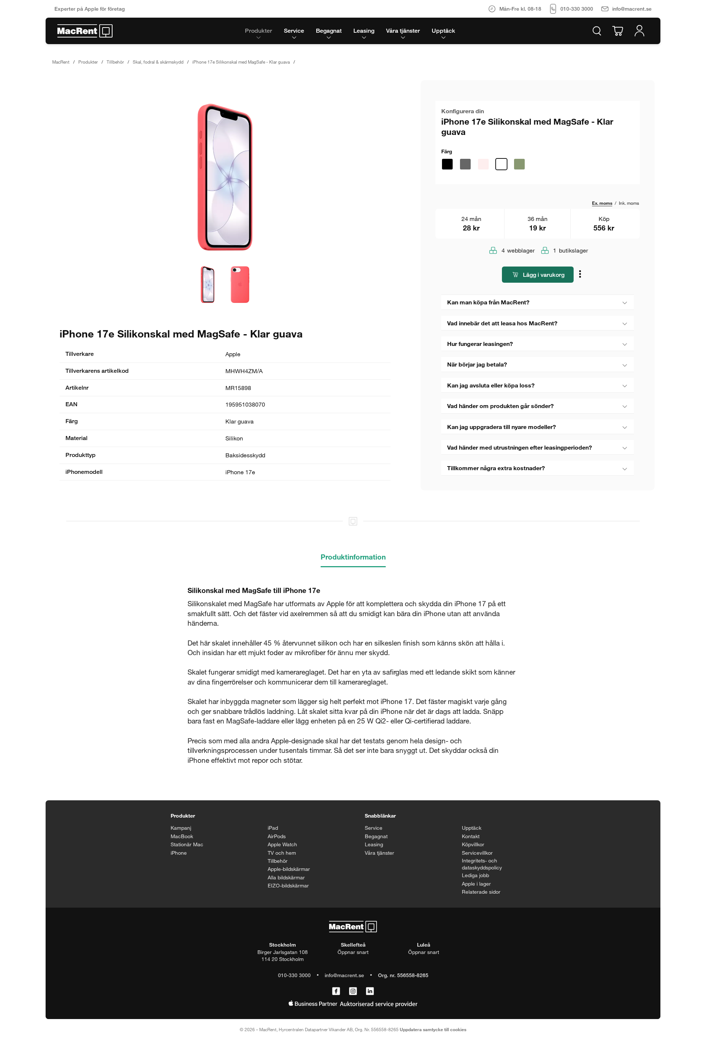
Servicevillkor (477, 853)
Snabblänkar (380, 815)
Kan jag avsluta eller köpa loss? (491, 385)
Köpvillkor (473, 844)
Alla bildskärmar (286, 877)
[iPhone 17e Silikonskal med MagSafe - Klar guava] (225, 177)
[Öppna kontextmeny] (581, 275)
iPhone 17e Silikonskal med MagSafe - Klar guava (241, 62)
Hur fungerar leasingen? (480, 343)
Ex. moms (602, 203)
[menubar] (350, 31)
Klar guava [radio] (501, 164)
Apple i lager (476, 883)
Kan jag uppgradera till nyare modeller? (501, 426)
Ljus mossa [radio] (519, 164)
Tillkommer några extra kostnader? (496, 467)
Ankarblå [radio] (465, 164)
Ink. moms (629, 203)
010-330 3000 (294, 975)
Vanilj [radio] (537, 164)
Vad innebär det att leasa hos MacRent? (502, 322)
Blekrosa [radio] (483, 164)
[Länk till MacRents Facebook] (336, 991)
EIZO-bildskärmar (288, 885)
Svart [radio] (447, 164)
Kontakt (470, 836)
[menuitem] (258, 31)
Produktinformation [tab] (353, 557)
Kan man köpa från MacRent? (488, 302)
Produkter (88, 62)
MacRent (60, 62)
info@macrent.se (344, 975)
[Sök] (597, 31)
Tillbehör (115, 62)
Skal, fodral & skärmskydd (158, 62)
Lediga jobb (475, 875)
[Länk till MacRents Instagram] (353, 991)
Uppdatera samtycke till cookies (433, 1029)
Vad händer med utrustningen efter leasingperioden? (519, 447)
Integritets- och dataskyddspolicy (482, 864)
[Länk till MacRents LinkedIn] (370, 991)
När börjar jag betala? (477, 364)
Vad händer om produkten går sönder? (500, 405)
